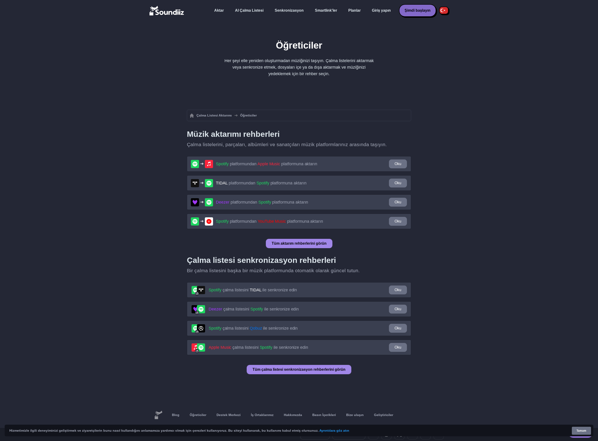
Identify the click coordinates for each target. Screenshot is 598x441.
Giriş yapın (381, 10)
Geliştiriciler (383, 415)
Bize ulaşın (355, 415)
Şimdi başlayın (418, 10)
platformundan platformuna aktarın (266, 164)
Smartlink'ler (326, 10)
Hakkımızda (293, 415)
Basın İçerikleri (324, 415)
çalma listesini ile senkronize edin (253, 290)
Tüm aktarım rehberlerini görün (299, 243)
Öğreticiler (198, 415)
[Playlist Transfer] (167, 10)
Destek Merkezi (229, 415)
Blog (175, 415)
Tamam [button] (581, 430)
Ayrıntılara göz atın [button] (334, 430)
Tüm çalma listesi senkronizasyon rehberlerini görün (299, 369)
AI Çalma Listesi (249, 10)
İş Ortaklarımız (262, 415)
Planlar (354, 10)
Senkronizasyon (289, 10)
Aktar (219, 10)
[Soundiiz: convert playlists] (158, 415)
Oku (398, 164)
